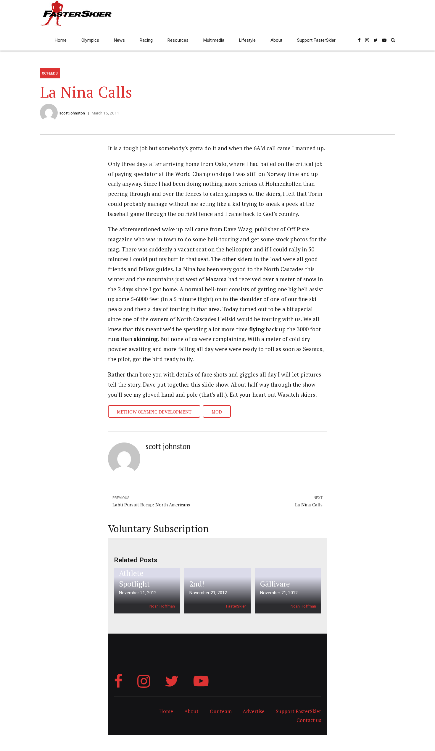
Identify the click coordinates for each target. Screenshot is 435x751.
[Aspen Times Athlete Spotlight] (146, 590)
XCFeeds (50, 73)
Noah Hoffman (162, 606)
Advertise (254, 711)
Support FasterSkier (316, 40)
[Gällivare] (287, 590)
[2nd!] (216, 590)
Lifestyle (247, 40)
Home (61, 40)
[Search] (393, 40)
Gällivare (275, 584)
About (276, 40)
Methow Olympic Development (154, 412)
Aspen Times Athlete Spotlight (140, 573)
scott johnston (72, 113)
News (119, 40)
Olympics (90, 40)
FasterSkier (236, 606)
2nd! (196, 584)
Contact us (309, 720)
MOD (217, 412)
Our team (221, 711)
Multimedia (213, 40)
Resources (177, 40)
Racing (146, 40)
